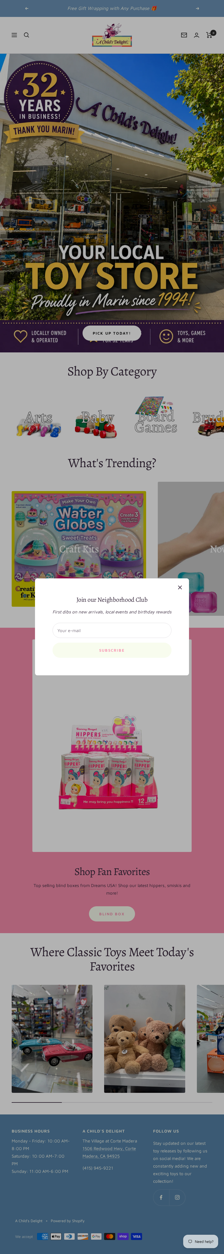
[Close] (180, 587)
